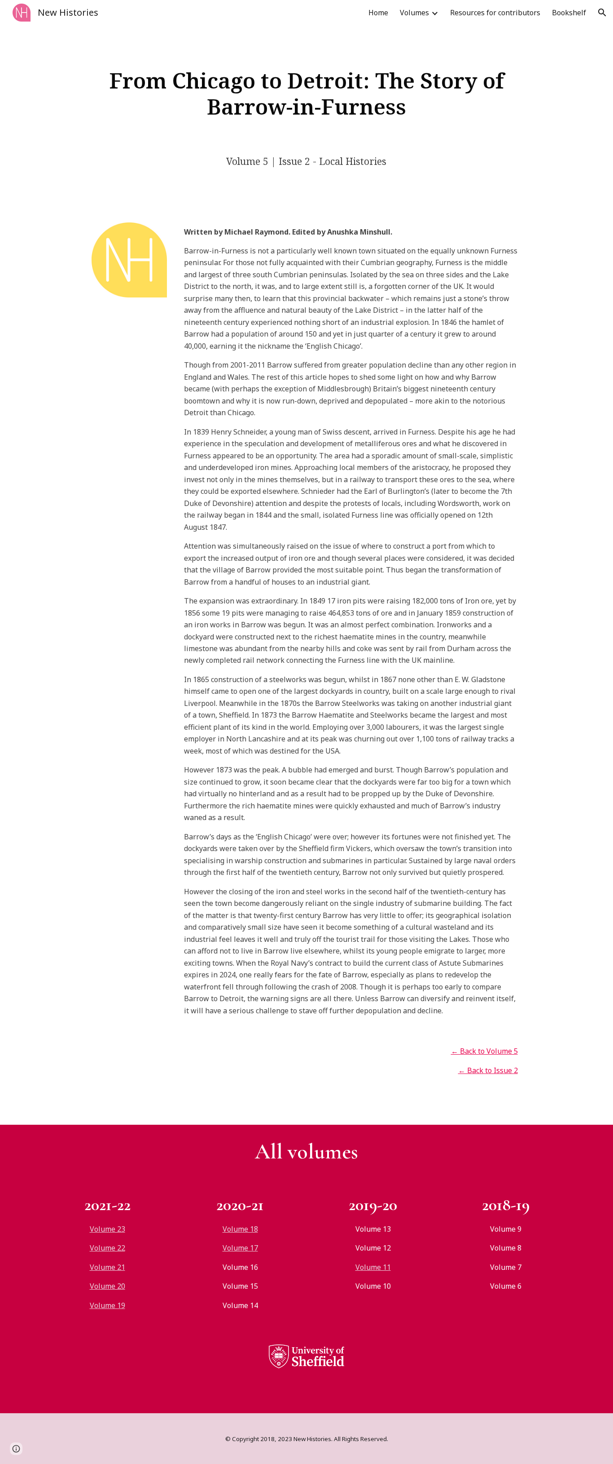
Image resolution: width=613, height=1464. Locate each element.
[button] (602, 12)
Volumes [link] (414, 13)
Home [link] (378, 13)
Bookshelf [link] (569, 13)
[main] (306, 93)
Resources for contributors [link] (495, 13)
